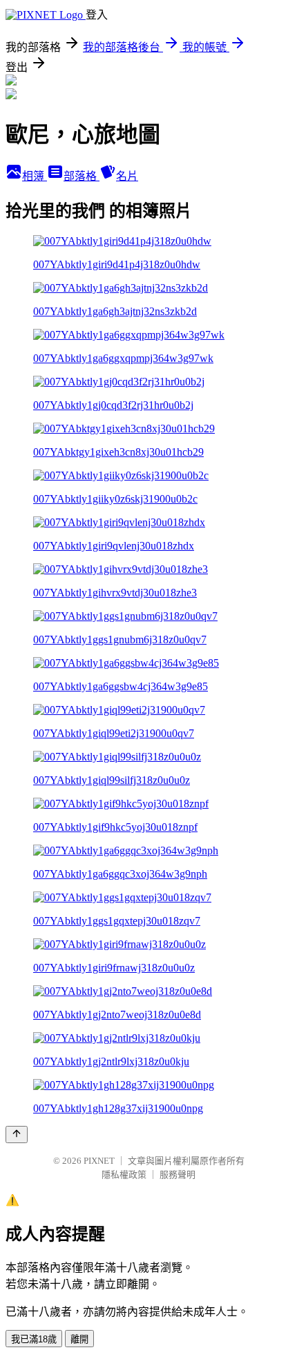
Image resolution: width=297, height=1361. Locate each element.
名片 (127, 176)
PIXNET (99, 1161)
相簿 (34, 176)
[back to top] (17, 1134)
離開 (79, 1339)
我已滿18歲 (34, 1339)
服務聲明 (177, 1174)
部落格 (81, 176)
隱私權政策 (124, 1174)
